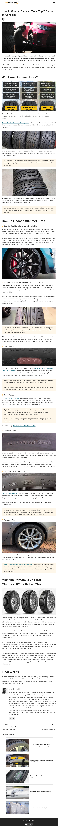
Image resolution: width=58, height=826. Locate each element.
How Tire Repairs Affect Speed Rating (24, 426)
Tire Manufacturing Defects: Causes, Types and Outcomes (13, 727)
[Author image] (3, 19)
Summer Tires (6, 8)
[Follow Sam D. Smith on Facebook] (10, 718)
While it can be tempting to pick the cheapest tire (18, 564)
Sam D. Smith (8, 19)
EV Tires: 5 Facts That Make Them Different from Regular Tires (45, 727)
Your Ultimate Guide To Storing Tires (39, 808)
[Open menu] (54, 2)
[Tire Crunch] (10, 2)
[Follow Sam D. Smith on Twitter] (13, 718)
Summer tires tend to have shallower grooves (15, 123)
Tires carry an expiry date (9, 493)
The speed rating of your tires (10, 398)
